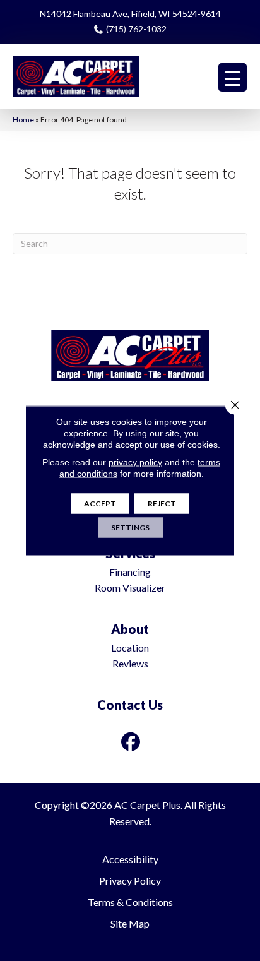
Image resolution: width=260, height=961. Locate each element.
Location (130, 648)
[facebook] (131, 741)
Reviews (130, 663)
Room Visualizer (130, 588)
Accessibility (130, 859)
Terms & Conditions (130, 902)
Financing (130, 572)
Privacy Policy (130, 880)
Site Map (130, 923)
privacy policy (135, 462)
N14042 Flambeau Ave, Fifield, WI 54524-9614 (130, 13)
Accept (100, 503)
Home (23, 119)
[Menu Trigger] (232, 77)
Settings (130, 527)
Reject (162, 503)
